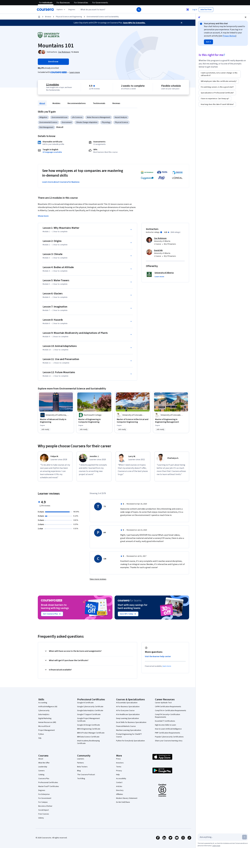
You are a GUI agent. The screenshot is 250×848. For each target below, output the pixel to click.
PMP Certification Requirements (167, 733)
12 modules (52, 84)
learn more (167, 666)
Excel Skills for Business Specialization (131, 722)
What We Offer (44, 762)
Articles (119, 786)
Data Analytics (43, 714)
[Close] (181, 22)
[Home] (39, 16)
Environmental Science (48, 122)
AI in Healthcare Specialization (128, 714)
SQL (39, 738)
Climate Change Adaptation (86, 122)
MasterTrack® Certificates (48, 786)
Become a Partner (45, 806)
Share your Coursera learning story (168, 740)
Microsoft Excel (44, 726)
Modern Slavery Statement (126, 798)
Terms (118, 766)
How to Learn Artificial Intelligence (168, 729)
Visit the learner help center (158, 656)
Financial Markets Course (126, 726)
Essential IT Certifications (165, 721)
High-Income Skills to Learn (165, 725)
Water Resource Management (98, 117)
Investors (120, 762)
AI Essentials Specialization (126, 702)
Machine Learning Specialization (128, 730)
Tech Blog (81, 778)
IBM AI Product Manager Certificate (90, 733)
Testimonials (99, 103)
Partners (80, 762)
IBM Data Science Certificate (88, 736)
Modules (56, 103)
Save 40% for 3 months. (134, 22)
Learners (80, 759)
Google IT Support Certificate (89, 714)
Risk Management (46, 127)
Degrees (41, 790)
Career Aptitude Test (163, 702)
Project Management (46, 730)
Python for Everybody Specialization (130, 740)
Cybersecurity (43, 710)
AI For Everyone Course (125, 710)
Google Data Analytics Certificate (90, 710)
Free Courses (43, 814)
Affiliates (119, 794)
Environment (67, 122)
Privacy (119, 770)
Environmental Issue (59, 117)
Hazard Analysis (121, 117)
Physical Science (121, 122)
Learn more (74, 72)
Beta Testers (82, 766)
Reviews (116, 103)
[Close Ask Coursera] (188, 9)
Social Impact (43, 810)
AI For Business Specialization (128, 706)
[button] (71, 9)
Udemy (41, 818)
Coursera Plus (43, 778)
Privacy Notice (229, 35)
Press (118, 759)
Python (41, 734)
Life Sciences (77, 117)
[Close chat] (245, 17)
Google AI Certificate (85, 702)
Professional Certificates (48, 782)
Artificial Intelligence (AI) (47, 706)
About (42, 103)
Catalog (41, 774)
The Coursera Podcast (86, 774)
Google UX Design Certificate (88, 725)
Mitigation (43, 117)
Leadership (42, 766)
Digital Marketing (44, 718)
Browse (48, 16)
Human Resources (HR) (47, 722)
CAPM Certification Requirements (168, 706)
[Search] (138, 9)
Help (118, 774)
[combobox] (105, 9)
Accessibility (121, 778)
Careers (41, 770)
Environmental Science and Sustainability (103, 16)
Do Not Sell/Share (123, 802)
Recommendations (77, 103)
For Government (44, 798)
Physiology (106, 122)
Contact (119, 782)
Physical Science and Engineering (69, 16)
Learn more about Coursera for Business (60, 182)
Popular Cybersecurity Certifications (169, 736)
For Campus (43, 802)
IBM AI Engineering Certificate (88, 729)
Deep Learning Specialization (127, 718)
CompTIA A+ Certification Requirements (170, 710)
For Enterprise (44, 794)
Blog (79, 770)
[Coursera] (45, 9)
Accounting (42, 702)
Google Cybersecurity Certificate (90, 706)
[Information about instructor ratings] (161, 232)
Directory (119, 790)
